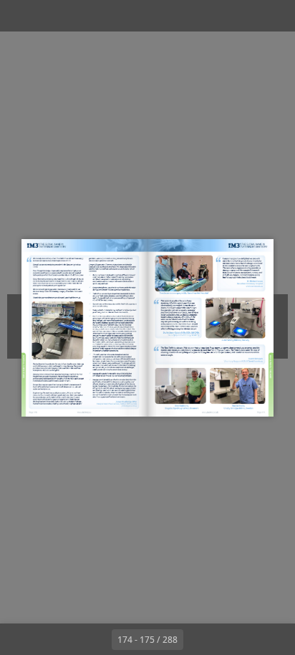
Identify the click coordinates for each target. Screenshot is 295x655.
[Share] (243, 15)
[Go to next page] (199, 639)
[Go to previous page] (96, 639)
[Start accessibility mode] (83, 15)
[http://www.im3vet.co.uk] (210, 412)
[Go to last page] (230, 639)
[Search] (51, 15)
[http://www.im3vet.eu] (85, 412)
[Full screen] (275, 15)
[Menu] (20, 15)
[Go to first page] (64, 639)
